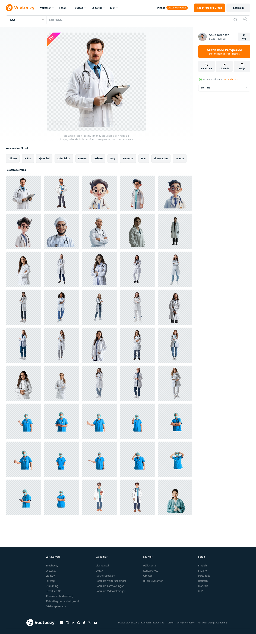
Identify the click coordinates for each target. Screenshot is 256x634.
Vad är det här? (230, 79)
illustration (161, 158)
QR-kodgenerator (56, 606)
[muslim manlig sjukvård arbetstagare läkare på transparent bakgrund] (61, 231)
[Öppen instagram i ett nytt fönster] (67, 622)
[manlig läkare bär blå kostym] (23, 421)
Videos (79, 7)
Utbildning (52, 586)
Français (203, 586)
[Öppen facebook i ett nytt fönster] (61, 622)
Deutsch (203, 580)
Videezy (50, 575)
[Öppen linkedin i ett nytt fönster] (73, 622)
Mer (112, 7)
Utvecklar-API (53, 591)
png (112, 158)
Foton (63, 7)
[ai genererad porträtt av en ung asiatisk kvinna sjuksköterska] (175, 497)
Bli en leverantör (153, 580)
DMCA (99, 570)
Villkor (171, 622)
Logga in (238, 7)
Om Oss (148, 575)
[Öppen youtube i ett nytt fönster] (95, 622)
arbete (98, 158)
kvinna (179, 158)
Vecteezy (51, 570)
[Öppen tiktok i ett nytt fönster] (84, 622)
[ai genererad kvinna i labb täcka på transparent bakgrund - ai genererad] (137, 231)
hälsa (27, 158)
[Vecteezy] (20, 7)
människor (63, 158)
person (82, 158)
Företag (50, 580)
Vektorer (45, 7)
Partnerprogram (105, 575)
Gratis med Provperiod (224, 51)
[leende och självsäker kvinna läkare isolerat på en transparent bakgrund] (23, 269)
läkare (12, 158)
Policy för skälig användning (212, 622)
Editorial (96, 7)
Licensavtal (102, 565)
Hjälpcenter (150, 565)
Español (202, 570)
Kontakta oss (150, 570)
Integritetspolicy (186, 622)
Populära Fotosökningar (110, 586)
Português (204, 575)
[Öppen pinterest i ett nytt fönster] (78, 622)
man (143, 158)
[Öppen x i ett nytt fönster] (90, 622)
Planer (161, 7)
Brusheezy (52, 565)
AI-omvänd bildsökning (59, 596)
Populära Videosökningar (110, 591)
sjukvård (44, 158)
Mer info (205, 87)
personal (128, 158)
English (202, 565)
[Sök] (235, 20)
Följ (244, 38)
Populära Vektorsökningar (111, 580)
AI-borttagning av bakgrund (62, 601)
